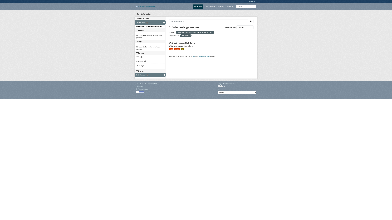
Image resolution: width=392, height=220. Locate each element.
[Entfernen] (212, 32)
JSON (171, 49)
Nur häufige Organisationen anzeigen (149, 26)
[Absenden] (254, 6)
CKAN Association (142, 89)
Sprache (220, 90)
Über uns (230, 7)
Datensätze (198, 7)
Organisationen (210, 7)
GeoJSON (177, 49)
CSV (182, 49)
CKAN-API (139, 86)
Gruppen (221, 7)
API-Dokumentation (204, 56)
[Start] (138, 14)
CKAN (221, 86)
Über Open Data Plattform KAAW (146, 84)
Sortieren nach (230, 27)
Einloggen (251, 2)
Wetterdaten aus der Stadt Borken (182, 43)
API (194, 56)
